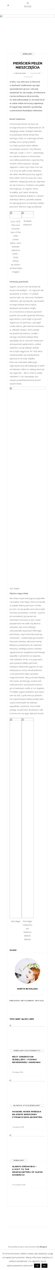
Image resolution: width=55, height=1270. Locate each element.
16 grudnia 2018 (35, 73)
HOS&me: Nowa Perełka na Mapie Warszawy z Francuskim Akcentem (27, 1114)
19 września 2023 (18, 1185)
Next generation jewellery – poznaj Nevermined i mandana (26, 1059)
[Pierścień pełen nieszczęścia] (27, 971)
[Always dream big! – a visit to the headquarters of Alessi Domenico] (27, 1147)
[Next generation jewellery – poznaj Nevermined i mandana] (27, 1037)
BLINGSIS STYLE (21, 1105)
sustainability (32, 1051)
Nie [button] (44, 1265)
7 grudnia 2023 (18, 1127)
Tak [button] (37, 1265)
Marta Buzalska (20, 73)
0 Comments (28, 77)
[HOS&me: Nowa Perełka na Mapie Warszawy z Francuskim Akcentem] (27, 1092)
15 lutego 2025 (17, 1072)
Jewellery (27, 54)
